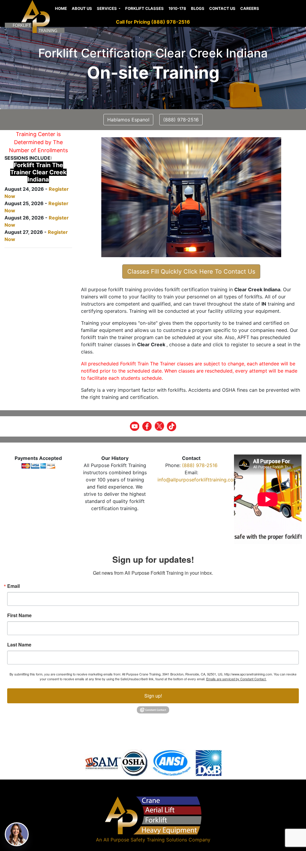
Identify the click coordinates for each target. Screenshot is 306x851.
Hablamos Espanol (128, 120)
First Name (19, 615)
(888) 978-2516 (200, 465)
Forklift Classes (144, 8)
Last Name (19, 644)
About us (82, 8)
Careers (249, 8)
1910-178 (177, 8)
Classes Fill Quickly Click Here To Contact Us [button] (191, 271)
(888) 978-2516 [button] (181, 120)
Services (107, 8)
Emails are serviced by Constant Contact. (236, 678)
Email (13, 586)
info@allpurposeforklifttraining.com (197, 480)
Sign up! (153, 695)
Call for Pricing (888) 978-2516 (153, 22)
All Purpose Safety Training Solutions (145, 840)
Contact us (222, 8)
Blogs (197, 8)
